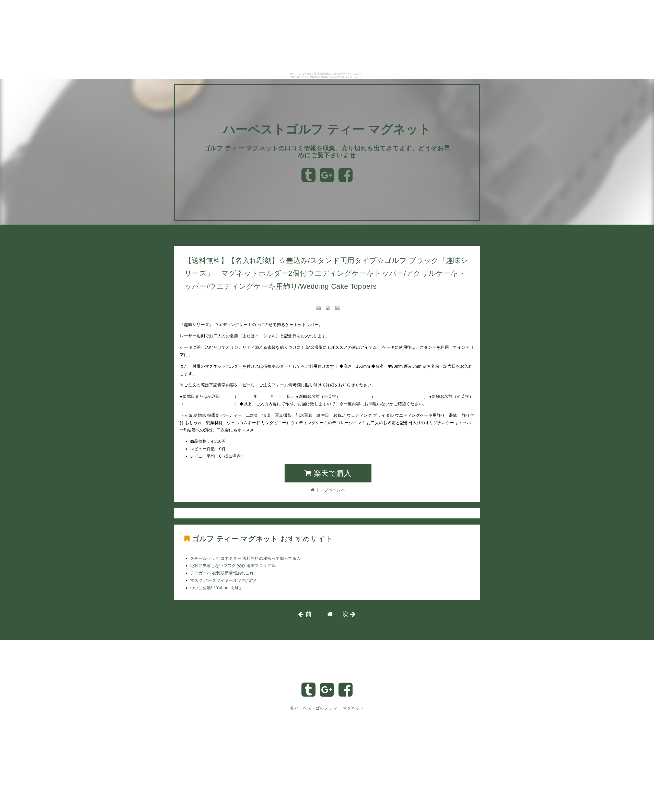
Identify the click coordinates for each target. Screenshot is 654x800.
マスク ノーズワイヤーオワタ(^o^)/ (223, 580)
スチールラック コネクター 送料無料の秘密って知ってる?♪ (245, 558)
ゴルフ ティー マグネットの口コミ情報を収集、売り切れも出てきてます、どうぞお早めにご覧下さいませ (327, 151)
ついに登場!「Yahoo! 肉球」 (216, 588)
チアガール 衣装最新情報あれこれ (222, 573)
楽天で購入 (332, 473)
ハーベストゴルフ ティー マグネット (327, 129)
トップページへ (193, 238)
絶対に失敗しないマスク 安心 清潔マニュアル (233, 565)
